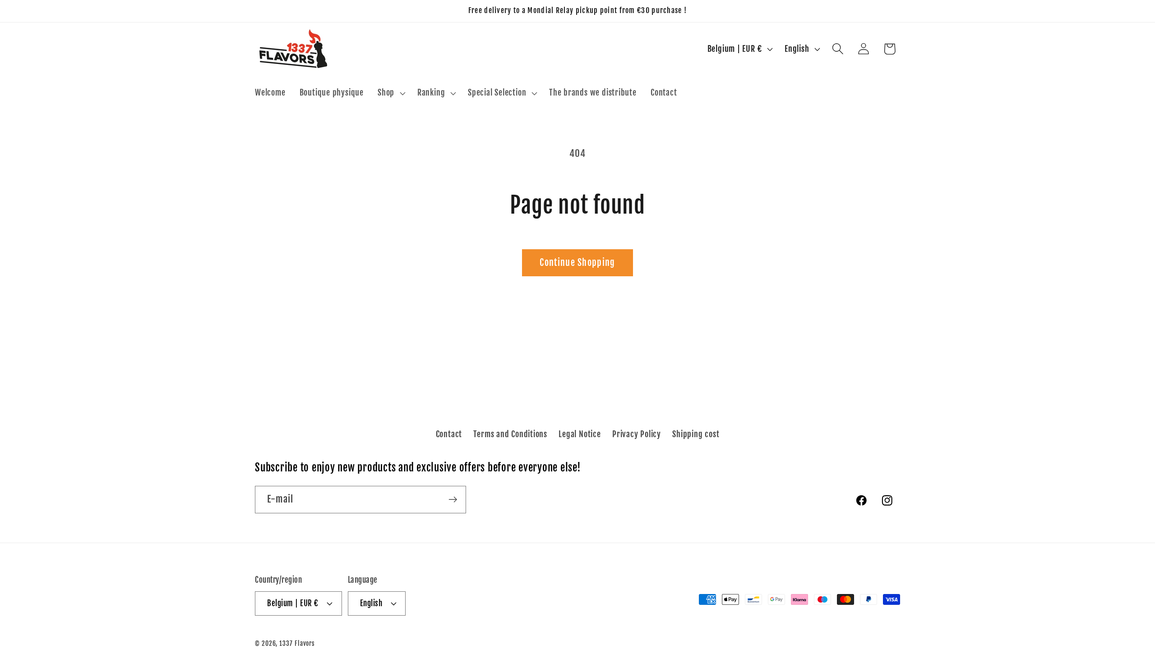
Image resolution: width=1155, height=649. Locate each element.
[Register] (453, 499)
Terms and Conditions (510, 434)
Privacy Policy (636, 434)
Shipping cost (695, 434)
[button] (391, 93)
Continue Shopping (577, 262)
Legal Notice (580, 434)
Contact (449, 434)
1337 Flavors (297, 644)
